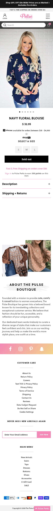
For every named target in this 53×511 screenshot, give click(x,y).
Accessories (26, 478)
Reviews (26, 401)
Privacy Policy (26, 387)
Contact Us (26, 397)
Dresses (26, 467)
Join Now (44, 434)
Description (9, 184)
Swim (26, 460)
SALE (26, 485)
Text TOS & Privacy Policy (26, 383)
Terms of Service (26, 390)
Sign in (8, 173)
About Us (26, 373)
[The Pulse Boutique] (26, 16)
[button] (42, 508)
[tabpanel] (26, 68)
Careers (26, 380)
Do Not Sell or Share (26, 408)
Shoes (26, 474)
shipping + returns (14, 193)
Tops (27, 464)
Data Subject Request (26, 404)
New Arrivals (26, 457)
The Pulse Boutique (33, 508)
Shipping (26, 394)
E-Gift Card (26, 481)
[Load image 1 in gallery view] (26, 68)
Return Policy (26, 376)
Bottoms (26, 471)
